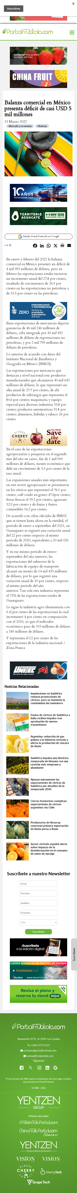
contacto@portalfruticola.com (40, 1050)
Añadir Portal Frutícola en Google (40, 236)
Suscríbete (74, 954)
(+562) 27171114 (40, 1045)
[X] (55, 246)
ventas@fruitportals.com (40, 1056)
